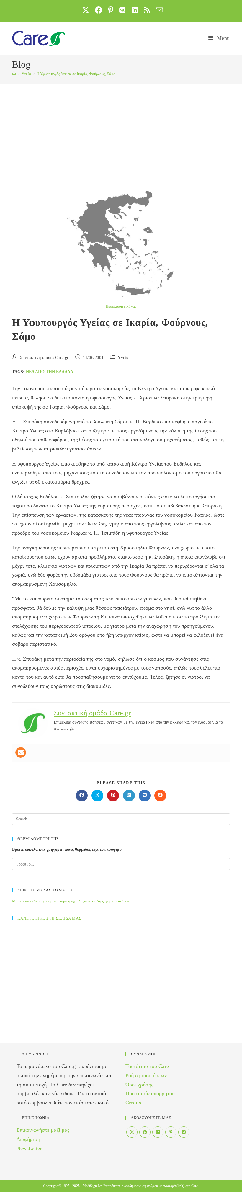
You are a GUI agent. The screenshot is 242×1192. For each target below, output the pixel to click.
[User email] (20, 752)
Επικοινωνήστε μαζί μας (43, 1130)
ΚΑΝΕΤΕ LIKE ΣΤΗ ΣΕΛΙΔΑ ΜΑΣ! (50, 918)
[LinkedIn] (157, 1132)
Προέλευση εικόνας (121, 306)
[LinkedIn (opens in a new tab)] (135, 10)
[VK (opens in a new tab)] (122, 10)
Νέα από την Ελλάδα (49, 372)
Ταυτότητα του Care (147, 1066)
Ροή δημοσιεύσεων (146, 1075)
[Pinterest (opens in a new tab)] (110, 10)
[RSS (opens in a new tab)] (147, 10)
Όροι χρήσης (139, 1085)
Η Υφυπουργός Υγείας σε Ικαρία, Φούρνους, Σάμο (76, 73)
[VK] (183, 1132)
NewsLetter (29, 1148)
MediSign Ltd (92, 1186)
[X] (132, 1132)
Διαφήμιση (28, 1139)
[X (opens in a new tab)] (85, 10)
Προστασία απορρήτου (150, 1093)
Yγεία (123, 357)
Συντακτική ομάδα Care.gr (44, 357)
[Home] (14, 73)
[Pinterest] (170, 1132)
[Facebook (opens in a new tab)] (98, 10)
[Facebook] (145, 1132)
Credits (133, 1103)
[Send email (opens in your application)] (158, 10)
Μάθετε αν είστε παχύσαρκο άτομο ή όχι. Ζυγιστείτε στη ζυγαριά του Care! (71, 901)
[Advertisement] (121, 127)
